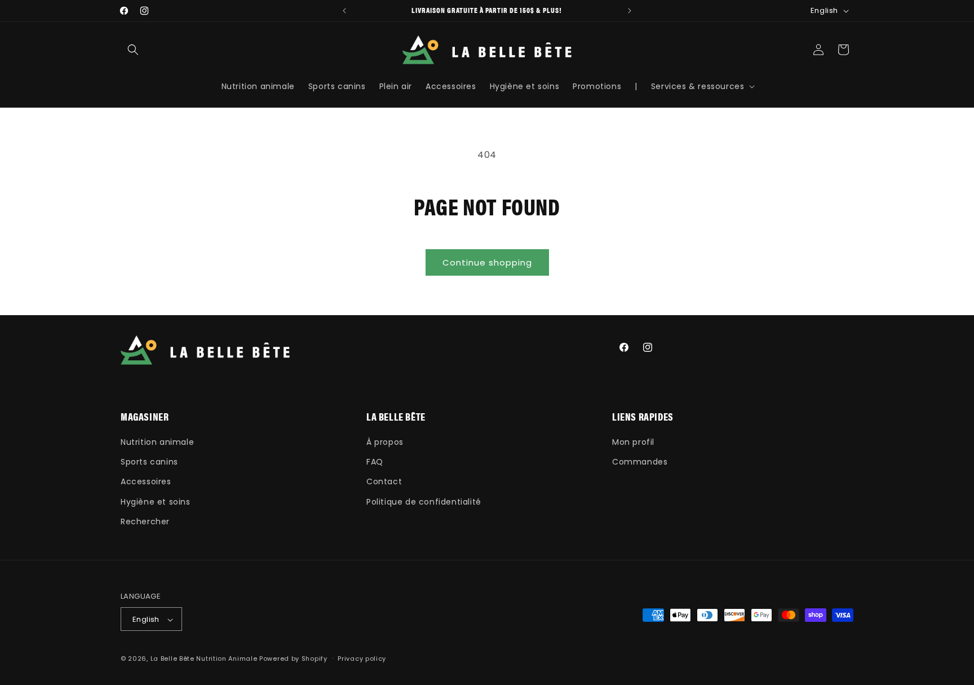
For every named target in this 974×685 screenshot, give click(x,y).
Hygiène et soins (156, 501)
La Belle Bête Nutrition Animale (204, 659)
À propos (385, 442)
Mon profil (633, 442)
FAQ (374, 461)
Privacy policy (362, 658)
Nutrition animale (157, 442)
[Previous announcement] (344, 10)
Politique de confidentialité (423, 501)
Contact (384, 482)
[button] (133, 49)
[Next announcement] (629, 10)
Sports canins (149, 461)
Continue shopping (487, 262)
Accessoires (146, 482)
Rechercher (145, 521)
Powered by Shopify (293, 659)
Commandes (639, 461)
